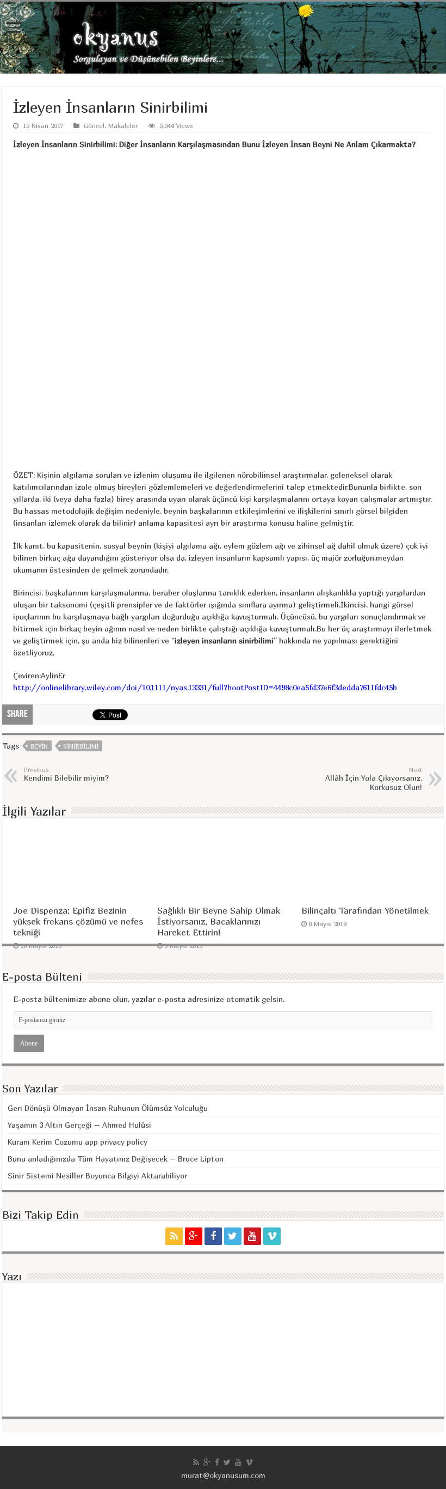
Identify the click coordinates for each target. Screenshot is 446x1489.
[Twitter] (232, 1236)
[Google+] (193, 1236)
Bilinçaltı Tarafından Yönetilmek (365, 910)
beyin (39, 746)
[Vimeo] (272, 1236)
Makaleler (123, 125)
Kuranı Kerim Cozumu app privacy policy (77, 1141)
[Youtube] (252, 1236)
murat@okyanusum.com (223, 1475)
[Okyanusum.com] (223, 38)
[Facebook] (213, 1236)
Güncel (94, 125)
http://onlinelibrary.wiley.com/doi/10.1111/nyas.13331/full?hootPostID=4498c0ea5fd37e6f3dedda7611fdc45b (205, 687)
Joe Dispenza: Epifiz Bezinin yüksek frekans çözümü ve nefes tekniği (78, 921)
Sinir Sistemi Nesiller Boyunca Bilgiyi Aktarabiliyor (97, 1175)
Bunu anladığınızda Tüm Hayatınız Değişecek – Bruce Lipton (116, 1158)
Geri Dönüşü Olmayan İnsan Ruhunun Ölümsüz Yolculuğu (108, 1108)
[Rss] (174, 1236)
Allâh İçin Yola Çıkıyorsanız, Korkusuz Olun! (373, 779)
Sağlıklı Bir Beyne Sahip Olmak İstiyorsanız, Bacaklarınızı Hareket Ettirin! (218, 921)
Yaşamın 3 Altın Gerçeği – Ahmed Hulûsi (79, 1124)
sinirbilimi (80, 746)
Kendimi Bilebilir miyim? (66, 774)
